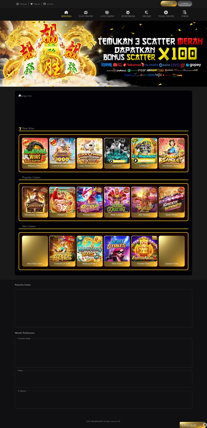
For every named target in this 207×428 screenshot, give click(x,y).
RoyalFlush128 (97, 421)
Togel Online (166, 16)
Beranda (66, 16)
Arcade (146, 16)
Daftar (169, 3)
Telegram (36, 4)
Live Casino (107, 16)
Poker (185, 16)
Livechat (49, 4)
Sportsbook (128, 16)
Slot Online (86, 16)
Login (185, 3)
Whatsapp (23, 4)
